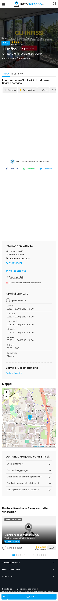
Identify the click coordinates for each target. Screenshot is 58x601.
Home (4, 38)
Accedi (54, 4)
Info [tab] (6, 73)
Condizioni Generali (26, 588)
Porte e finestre (14, 373)
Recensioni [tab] (17, 73)
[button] (13, 555)
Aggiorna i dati (16, 277)
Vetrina (39, 38)
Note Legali (7, 588)
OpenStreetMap (40, 446)
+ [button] (6, 392)
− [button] (6, 396)
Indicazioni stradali (19, 258)
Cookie (27, 591)
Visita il (17, 270)
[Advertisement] (29, 124)
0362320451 (15, 263)
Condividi (13, 168)
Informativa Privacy (11, 591)
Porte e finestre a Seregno (22, 38)
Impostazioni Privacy (44, 591)
